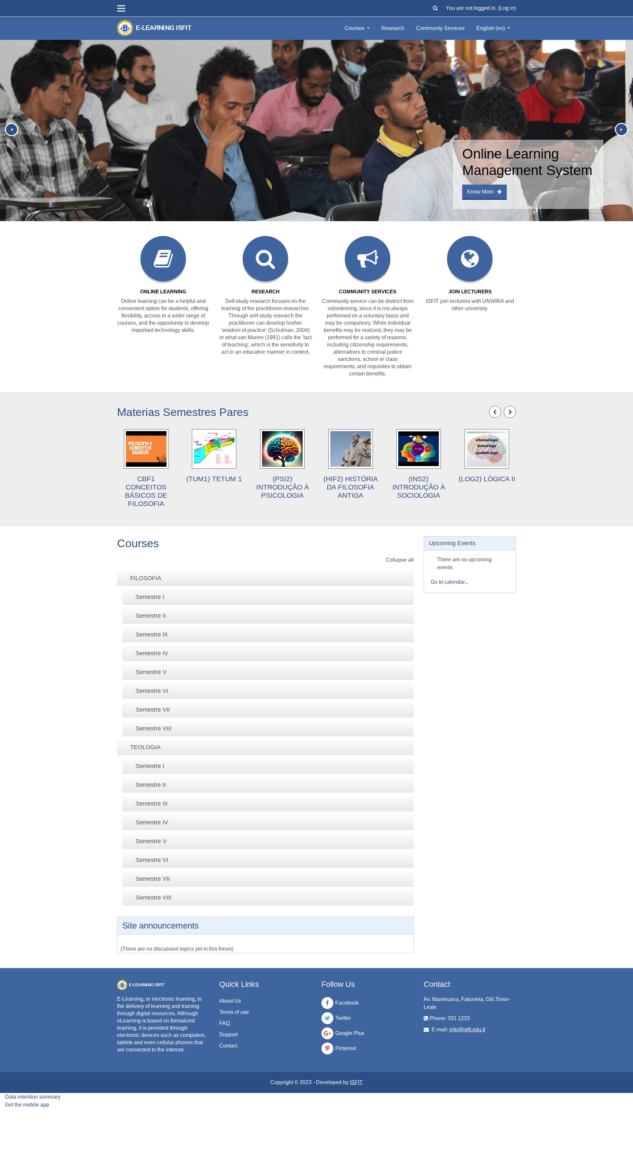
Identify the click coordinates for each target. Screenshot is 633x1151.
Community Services (440, 28)
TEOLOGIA (145, 747)
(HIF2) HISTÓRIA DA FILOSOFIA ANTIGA (350, 487)
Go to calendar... (449, 582)
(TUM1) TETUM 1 (214, 479)
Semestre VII (153, 709)
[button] (435, 8)
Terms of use (234, 1012)
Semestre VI (152, 691)
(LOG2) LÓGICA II (487, 479)
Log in (507, 8)
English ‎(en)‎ (491, 28)
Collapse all (400, 560)
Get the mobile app (27, 1104)
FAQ (224, 1023)
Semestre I (150, 597)
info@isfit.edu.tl (467, 1029)
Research (392, 28)
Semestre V (151, 672)
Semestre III (151, 634)
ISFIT (356, 1082)
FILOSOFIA (145, 578)
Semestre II (151, 615)
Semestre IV (152, 653)
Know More (480, 191)
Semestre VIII (153, 728)
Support (228, 1034)
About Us (230, 1001)
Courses (355, 28)
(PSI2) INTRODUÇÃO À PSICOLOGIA (282, 487)
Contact (228, 1045)
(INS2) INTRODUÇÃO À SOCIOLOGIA (418, 487)
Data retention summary (33, 1097)
